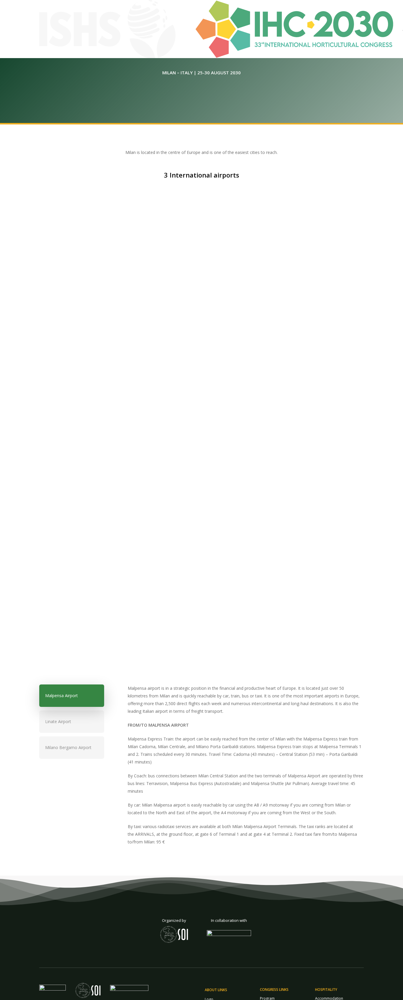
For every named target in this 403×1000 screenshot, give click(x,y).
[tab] (71, 695)
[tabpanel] (234, 768)
